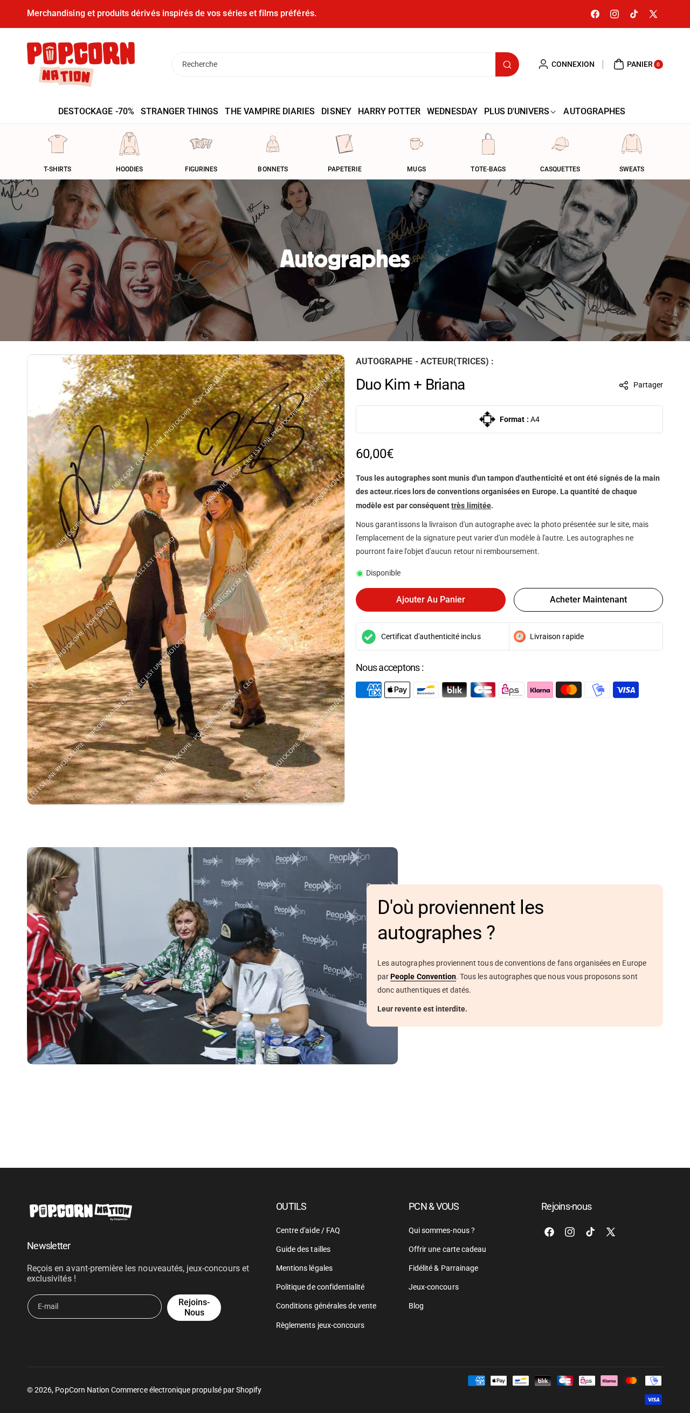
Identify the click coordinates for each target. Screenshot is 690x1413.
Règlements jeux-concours (320, 1324)
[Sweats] (631, 143)
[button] (641, 385)
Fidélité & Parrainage (443, 1268)
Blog (416, 1305)
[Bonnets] (272, 143)
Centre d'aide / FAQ (308, 1229)
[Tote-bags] (488, 143)
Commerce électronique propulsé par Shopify (186, 1390)
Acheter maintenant (588, 599)
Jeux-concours (434, 1287)
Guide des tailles (303, 1248)
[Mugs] (416, 143)
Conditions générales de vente (326, 1305)
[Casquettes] (560, 143)
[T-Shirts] (57, 143)
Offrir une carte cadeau (447, 1248)
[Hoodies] (129, 143)
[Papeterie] (344, 143)
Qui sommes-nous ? (442, 1229)
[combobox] (345, 64)
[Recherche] (507, 64)
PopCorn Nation (82, 1390)
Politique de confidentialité (320, 1287)
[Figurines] (201, 143)
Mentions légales (304, 1268)
